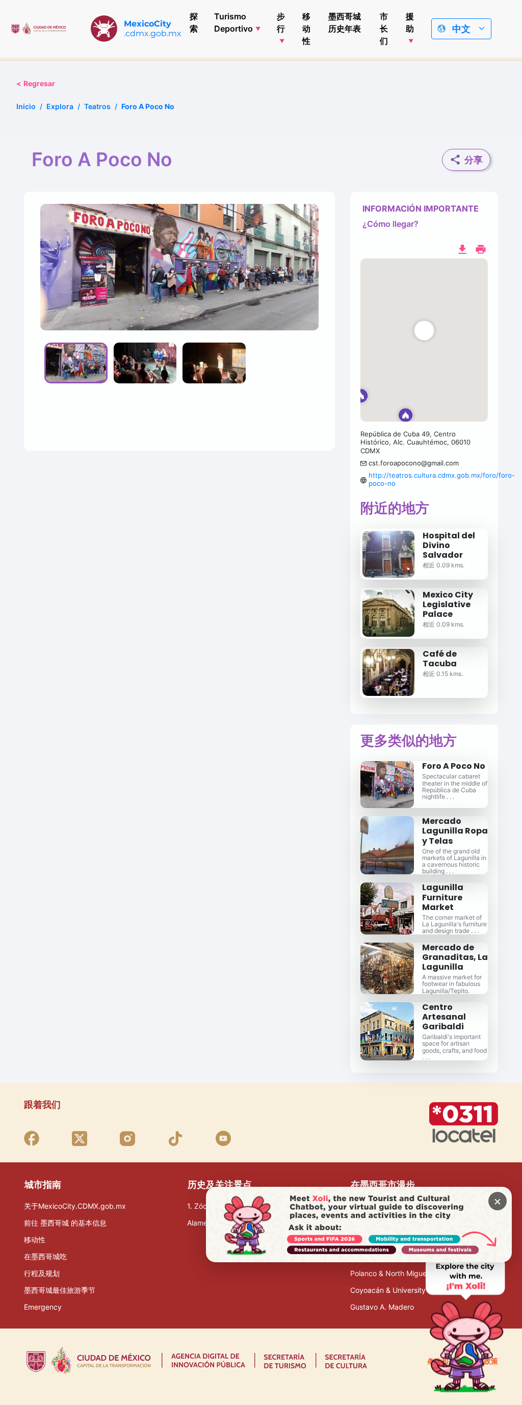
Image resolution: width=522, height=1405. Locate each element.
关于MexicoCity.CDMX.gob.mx (75, 1206)
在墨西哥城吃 (45, 1256)
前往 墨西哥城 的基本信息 (65, 1222)
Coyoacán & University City (395, 1290)
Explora (59, 106)
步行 (281, 22)
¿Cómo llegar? (390, 224)
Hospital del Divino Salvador (449, 545)
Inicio (26, 106)
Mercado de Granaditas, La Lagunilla (455, 957)
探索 (194, 22)
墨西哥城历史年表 (344, 22)
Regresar (35, 83)
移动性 (306, 28)
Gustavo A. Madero (382, 1307)
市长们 (384, 28)
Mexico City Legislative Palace (448, 604)
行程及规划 (42, 1273)
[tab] (76, 363)
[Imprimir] (481, 248)
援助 (410, 22)
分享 (473, 159)
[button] (424, 340)
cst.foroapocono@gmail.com (414, 463)
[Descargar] (462, 248)
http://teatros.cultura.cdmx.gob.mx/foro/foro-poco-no (442, 479)
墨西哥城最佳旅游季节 (59, 1290)
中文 (461, 28)
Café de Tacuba (440, 658)
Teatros (97, 106)
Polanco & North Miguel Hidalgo (403, 1273)
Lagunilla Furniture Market (442, 897)
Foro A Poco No (453, 766)
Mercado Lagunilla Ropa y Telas (455, 830)
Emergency (43, 1307)
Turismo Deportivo (233, 22)
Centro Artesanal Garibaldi (444, 1016)
